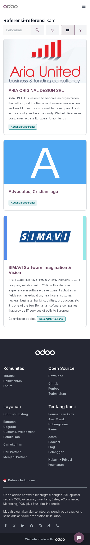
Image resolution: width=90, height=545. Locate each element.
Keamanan (56, 464)
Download (55, 376)
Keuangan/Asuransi (23, 126)
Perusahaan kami (61, 414)
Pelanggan (56, 452)
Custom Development (19, 432)
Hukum (53, 459)
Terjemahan (57, 393)
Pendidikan (11, 437)
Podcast (54, 442)
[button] (83, 6)
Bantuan (9, 421)
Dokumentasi (13, 381)
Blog (51, 447)
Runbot (53, 388)
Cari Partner (12, 452)
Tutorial (9, 376)
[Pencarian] (37, 30)
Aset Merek (56, 419)
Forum (7, 386)
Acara (52, 437)
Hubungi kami (58, 424)
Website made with (39, 539)
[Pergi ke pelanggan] (45, 61)
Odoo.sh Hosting (15, 414)
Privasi (67, 459)
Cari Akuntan (12, 444)
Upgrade (9, 427)
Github (53, 383)
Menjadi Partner (15, 457)
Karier (52, 429)
